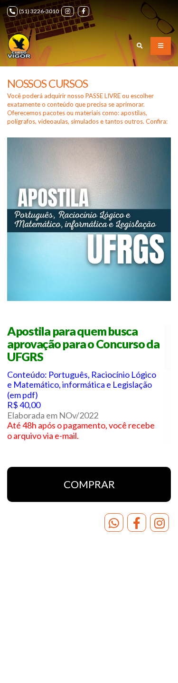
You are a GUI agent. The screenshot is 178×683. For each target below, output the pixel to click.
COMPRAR (89, 484)
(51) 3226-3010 (39, 11)
